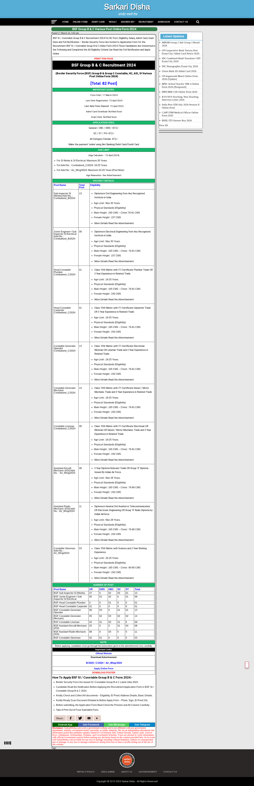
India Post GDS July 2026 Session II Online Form (180, 106)
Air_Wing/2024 (114, 662)
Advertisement (148, 772)
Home (65, 22)
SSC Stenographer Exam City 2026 (180, 66)
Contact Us (181, 22)
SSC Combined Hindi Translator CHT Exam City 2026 (181, 60)
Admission (164, 22)
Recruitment (146, 22)
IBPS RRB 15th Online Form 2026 (179, 91)
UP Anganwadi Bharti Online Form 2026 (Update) (180, 77)
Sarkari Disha (127, 6)
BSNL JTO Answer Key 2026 (177, 120)
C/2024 (99, 662)
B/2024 (90, 662)
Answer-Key (127, 22)
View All (163, 125)
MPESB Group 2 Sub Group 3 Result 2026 (181, 44)
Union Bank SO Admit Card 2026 (179, 71)
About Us (126, 772)
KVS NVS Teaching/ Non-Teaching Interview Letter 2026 (180, 98)
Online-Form (80, 22)
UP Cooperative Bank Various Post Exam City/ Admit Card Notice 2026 (180, 52)
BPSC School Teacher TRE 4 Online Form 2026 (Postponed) (180, 85)
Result (113, 22)
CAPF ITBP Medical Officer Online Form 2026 (180, 114)
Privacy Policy (86, 772)
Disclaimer (108, 772)
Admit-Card (98, 22)
